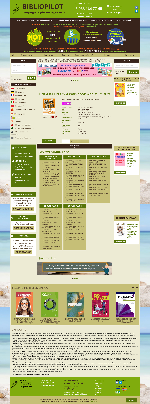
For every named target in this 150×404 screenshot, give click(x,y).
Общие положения (22, 164)
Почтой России (20, 169)
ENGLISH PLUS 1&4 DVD (74, 184)
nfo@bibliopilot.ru (71, 389)
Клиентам (48, 55)
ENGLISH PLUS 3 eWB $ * (50, 241)
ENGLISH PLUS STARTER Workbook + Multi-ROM (50, 177)
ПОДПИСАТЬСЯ (23, 252)
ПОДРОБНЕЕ (120, 103)
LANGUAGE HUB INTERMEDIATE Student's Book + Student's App (50, 321)
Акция (17, 117)
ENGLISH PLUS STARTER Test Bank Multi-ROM (50, 181)
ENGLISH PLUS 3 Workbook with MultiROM (51, 227)
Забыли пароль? (17, 79)
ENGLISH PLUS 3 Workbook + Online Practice (51, 247)
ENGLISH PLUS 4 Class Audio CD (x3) (73, 210)
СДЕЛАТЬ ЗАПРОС (23, 228)
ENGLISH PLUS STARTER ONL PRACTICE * (50, 185)
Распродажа (20, 114)
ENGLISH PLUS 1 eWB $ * (74, 193)
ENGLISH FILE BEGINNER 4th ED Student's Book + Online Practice (126, 321)
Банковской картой (22, 180)
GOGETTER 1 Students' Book (100, 320)
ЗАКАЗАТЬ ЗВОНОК (23, 209)
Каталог (52, 59)
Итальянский (20, 102)
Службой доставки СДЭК (24, 167)
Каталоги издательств (24, 128)
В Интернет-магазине (22, 153)
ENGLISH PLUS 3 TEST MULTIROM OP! (49, 230)
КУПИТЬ (48, 140)
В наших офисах (21, 151)
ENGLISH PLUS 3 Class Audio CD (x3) (49, 210)
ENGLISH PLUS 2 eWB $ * (98, 188)
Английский (20, 88)
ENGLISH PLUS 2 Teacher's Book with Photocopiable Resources (98, 173)
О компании (26, 55)
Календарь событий (83, 55)
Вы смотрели (116, 13)
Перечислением (20, 183)
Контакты (129, 55)
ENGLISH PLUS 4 (68, 61)
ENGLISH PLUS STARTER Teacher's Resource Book (50, 174)
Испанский (19, 99)
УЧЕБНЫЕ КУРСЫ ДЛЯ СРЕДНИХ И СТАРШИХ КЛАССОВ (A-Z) (84, 59)
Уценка (18, 121)
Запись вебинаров (23, 138)
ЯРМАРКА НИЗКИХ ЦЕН (25, 109)
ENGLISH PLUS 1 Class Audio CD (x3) (73, 161)
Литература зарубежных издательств (44, 12)
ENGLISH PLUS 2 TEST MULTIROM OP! (97, 177)
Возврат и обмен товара (24, 156)
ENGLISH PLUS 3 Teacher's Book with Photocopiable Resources (51, 222)
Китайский (19, 106)
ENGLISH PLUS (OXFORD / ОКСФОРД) (49, 61)
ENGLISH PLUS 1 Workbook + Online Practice (75, 200)
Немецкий (19, 92)
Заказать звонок (85, 17)
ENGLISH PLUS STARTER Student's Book (50, 170)
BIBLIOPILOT (42, 6)
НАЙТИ (134, 72)
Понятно (131, 400)
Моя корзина (116, 6)
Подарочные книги (23, 125)
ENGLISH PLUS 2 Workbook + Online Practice (98, 194)
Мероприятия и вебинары (19, 133)
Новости (108, 55)
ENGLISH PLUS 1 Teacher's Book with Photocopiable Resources (75, 176)
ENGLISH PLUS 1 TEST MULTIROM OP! (73, 172)
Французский (20, 95)
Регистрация (15, 77)
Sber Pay (18, 177)
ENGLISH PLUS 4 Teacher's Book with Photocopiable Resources (75, 222)
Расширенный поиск (119, 72)
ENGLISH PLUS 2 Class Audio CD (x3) (97, 161)
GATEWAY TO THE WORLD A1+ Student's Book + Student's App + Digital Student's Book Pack (24, 322)
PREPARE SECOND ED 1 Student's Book (75, 320)
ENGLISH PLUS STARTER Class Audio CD (50, 163)
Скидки (65, 55)
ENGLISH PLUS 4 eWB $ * (74, 237)
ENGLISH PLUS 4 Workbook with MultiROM (80, 100)
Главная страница (42, 59)
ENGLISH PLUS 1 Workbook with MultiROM (75, 181)
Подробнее (94, 401)
